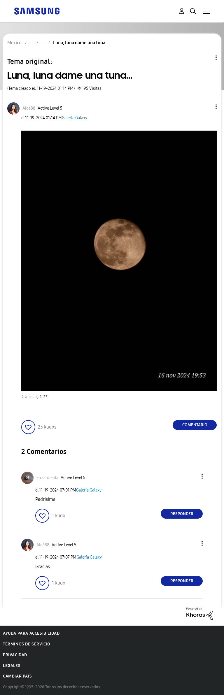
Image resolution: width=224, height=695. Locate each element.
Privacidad (15, 654)
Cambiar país (17, 676)
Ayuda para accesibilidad (31, 633)
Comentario (194, 424)
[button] (206, 106)
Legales (11, 665)
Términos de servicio (26, 644)
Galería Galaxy (74, 117)
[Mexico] (37, 10)
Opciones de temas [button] (206, 57)
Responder (181, 513)
